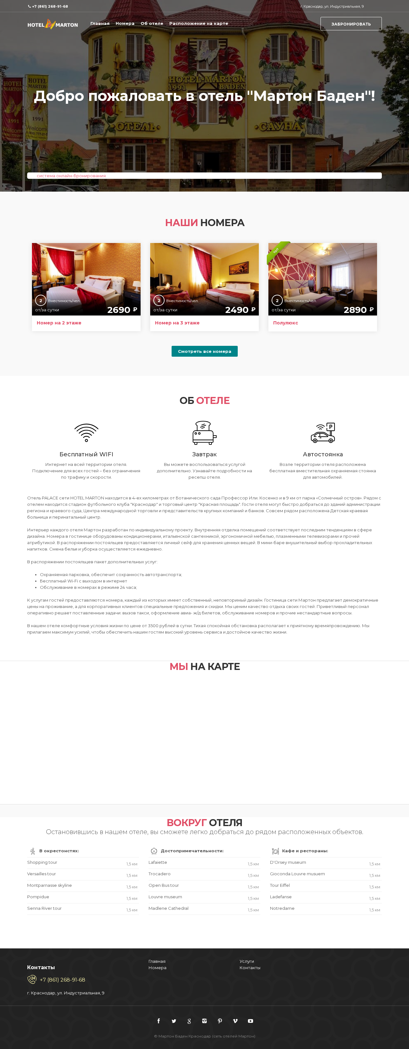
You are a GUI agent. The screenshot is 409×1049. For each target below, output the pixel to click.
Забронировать (351, 24)
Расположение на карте (198, 23)
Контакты (250, 967)
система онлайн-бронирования (71, 175)
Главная (100, 23)
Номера (125, 23)
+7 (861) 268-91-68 (50, 6)
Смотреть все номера (204, 351)
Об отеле (152, 23)
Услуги (247, 961)
